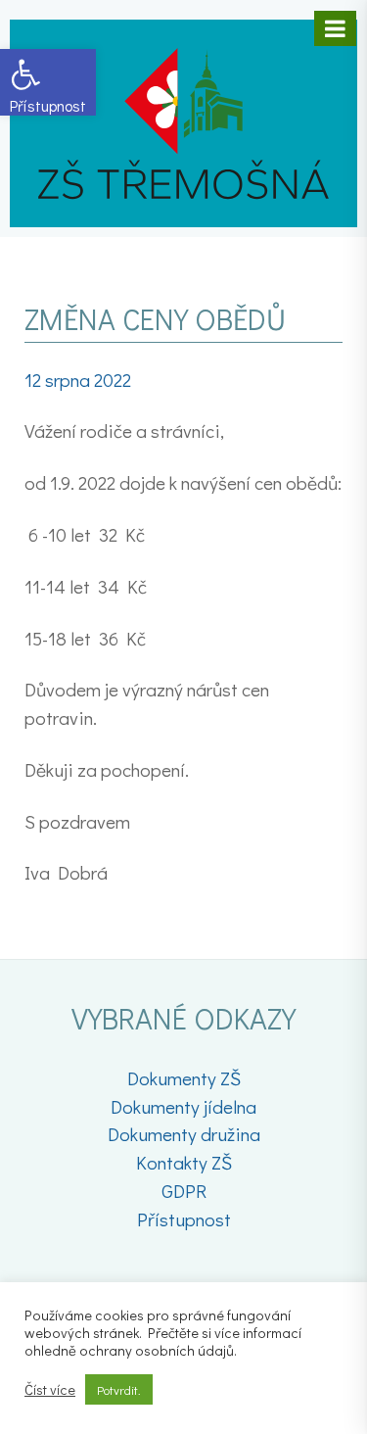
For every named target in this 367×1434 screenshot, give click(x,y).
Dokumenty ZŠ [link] (184, 1078)
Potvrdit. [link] (119, 1389)
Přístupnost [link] (184, 1219)
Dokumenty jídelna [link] (183, 1106)
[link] (48, 82)
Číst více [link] (49, 1390)
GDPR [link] (183, 1190)
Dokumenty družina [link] (184, 1134)
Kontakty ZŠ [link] (184, 1162)
